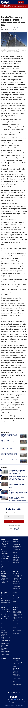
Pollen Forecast (16, 555)
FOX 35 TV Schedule (5, 611)
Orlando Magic (16, 597)
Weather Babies (16, 577)
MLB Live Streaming (17, 666)
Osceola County (5, 556)
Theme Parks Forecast (16, 551)
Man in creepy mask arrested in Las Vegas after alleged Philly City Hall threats (9, 435)
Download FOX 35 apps (5, 641)
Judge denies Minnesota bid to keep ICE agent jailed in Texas (9, 447)
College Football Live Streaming (16, 664)
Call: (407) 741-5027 (17, 626)
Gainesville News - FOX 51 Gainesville (17, 612)
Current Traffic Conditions (4, 575)
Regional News (16, 608)
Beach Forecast (16, 554)
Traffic (3, 571)
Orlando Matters (5, 614)
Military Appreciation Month (5, 565)
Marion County (4, 553)
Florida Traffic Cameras (4, 581)
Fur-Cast (15, 585)
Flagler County (4, 549)
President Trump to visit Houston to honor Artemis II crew (9, 460)
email (19, 692)
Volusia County (4, 560)
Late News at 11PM (5, 616)
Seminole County (5, 558)
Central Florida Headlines (4, 544)
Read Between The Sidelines (17, 594)
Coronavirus (20, 27)
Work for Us (4, 634)
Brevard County (4, 548)
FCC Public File (4, 653)
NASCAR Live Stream (16, 669)
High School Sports (17, 601)
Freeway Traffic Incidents (4, 578)
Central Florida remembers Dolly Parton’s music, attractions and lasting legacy (17, 498)
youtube (17, 692)
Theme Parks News (5, 598)
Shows (3, 607)
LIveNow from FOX (5, 618)
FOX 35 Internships (5, 635)
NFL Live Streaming (17, 662)
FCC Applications (5, 654)
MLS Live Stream (17, 684)
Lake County (4, 551)
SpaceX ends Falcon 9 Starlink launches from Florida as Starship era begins (17, 472)
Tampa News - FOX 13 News (17, 615)
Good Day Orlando (5, 613)
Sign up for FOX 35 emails (5, 638)
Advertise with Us (5, 643)
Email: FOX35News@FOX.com (18, 628)
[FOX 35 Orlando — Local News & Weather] (5, 2)
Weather (15, 539)
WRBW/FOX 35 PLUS (4, 649)
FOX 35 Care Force (17, 575)
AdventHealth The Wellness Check (17, 579)
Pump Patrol (4, 573)
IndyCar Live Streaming (16, 672)
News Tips (16, 624)
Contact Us (3, 630)
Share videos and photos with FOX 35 (17, 631)
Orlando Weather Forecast (17, 547)
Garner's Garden (16, 583)
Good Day (16, 571)
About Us (4, 624)
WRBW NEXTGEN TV (5, 646)
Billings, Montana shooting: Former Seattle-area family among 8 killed (9, 454)
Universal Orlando (5, 604)
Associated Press (13, 27)
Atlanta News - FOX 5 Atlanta (17, 618)
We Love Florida (16, 573)
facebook (8, 692)
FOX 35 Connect (16, 633)
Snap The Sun (16, 562)
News (3, 539)
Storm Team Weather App (16, 559)
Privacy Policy (15, 528)
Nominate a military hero (5, 562)
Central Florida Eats (5, 620)
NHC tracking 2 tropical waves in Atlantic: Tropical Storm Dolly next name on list (18, 492)
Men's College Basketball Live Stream (16, 676)
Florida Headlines (5, 541)
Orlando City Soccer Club (17, 599)
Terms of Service (15, 529)
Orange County (4, 555)
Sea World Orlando (5, 602)
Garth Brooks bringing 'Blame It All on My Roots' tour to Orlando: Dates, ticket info (18, 478)
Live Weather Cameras (16, 542)
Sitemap (3, 567)
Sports (15, 592)
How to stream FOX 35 (5, 626)
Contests (4, 658)
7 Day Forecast (16, 549)
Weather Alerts (16, 544)
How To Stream (5, 609)
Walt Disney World (5, 600)
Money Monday (16, 588)
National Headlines (5, 546)
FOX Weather (16, 557)
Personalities (4, 632)
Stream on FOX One (16, 659)
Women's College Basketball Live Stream (17, 680)
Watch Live (21, 2)
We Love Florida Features (5, 596)
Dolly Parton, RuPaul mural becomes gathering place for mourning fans (9, 441)
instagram (14, 692)
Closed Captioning (5, 651)
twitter (11, 692)
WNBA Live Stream (17, 683)
